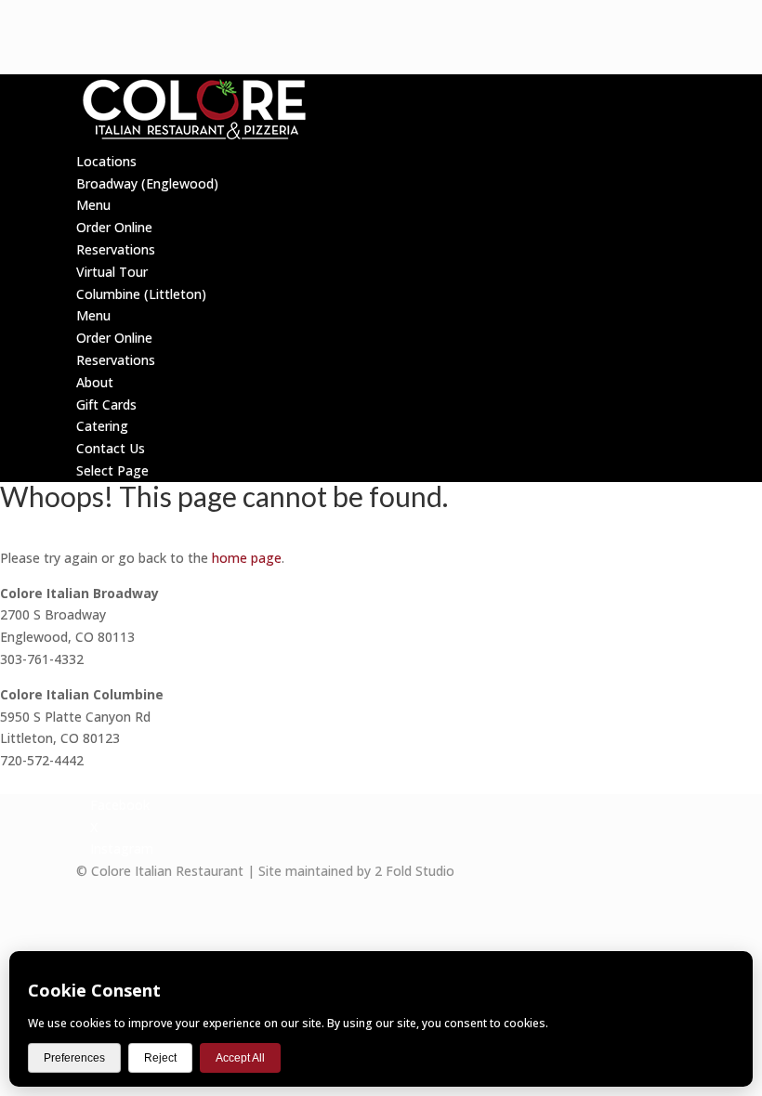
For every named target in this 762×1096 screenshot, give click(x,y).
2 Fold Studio (414, 871)
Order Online (114, 227)
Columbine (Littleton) (141, 294)
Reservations (115, 249)
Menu (93, 205)
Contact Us (110, 448)
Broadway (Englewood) (147, 183)
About (94, 382)
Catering (102, 426)
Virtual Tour (112, 272)
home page (247, 558)
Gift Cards (106, 404)
